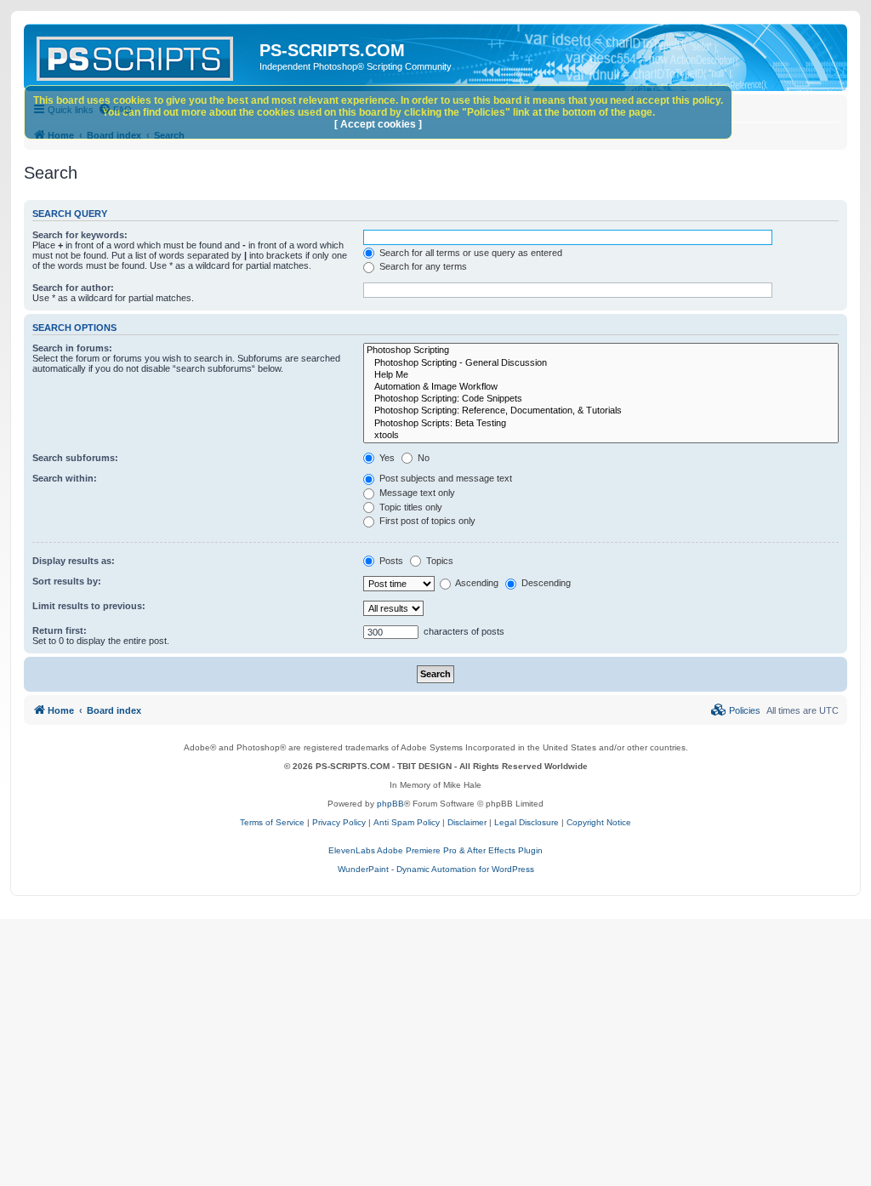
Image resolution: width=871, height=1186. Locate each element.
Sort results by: (66, 581)
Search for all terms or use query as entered (469, 253)
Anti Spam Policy (406, 822)
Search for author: (73, 287)
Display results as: (73, 561)
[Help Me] (601, 375)
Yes (386, 458)
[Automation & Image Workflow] (601, 387)
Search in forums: (72, 348)
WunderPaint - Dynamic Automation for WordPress (436, 869)
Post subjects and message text (444, 478)
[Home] (143, 55)
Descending (545, 583)
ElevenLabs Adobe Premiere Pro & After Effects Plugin (435, 850)
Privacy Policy (339, 822)
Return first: (59, 630)
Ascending (475, 583)
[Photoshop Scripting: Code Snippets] (601, 399)
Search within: (64, 478)
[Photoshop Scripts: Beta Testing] (601, 424)
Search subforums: (75, 458)
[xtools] (601, 436)
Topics (438, 561)
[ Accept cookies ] (378, 124)
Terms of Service (272, 822)
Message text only (416, 493)
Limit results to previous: (88, 606)
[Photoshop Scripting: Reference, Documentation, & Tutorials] (601, 411)
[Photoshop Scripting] (601, 350)
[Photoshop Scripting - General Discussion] (601, 363)
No (422, 458)
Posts (390, 561)
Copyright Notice (598, 822)
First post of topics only (426, 521)
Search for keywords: (80, 235)
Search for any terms (422, 266)
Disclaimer (467, 822)
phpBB (390, 803)
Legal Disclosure (526, 822)
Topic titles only (409, 507)
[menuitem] (735, 710)
